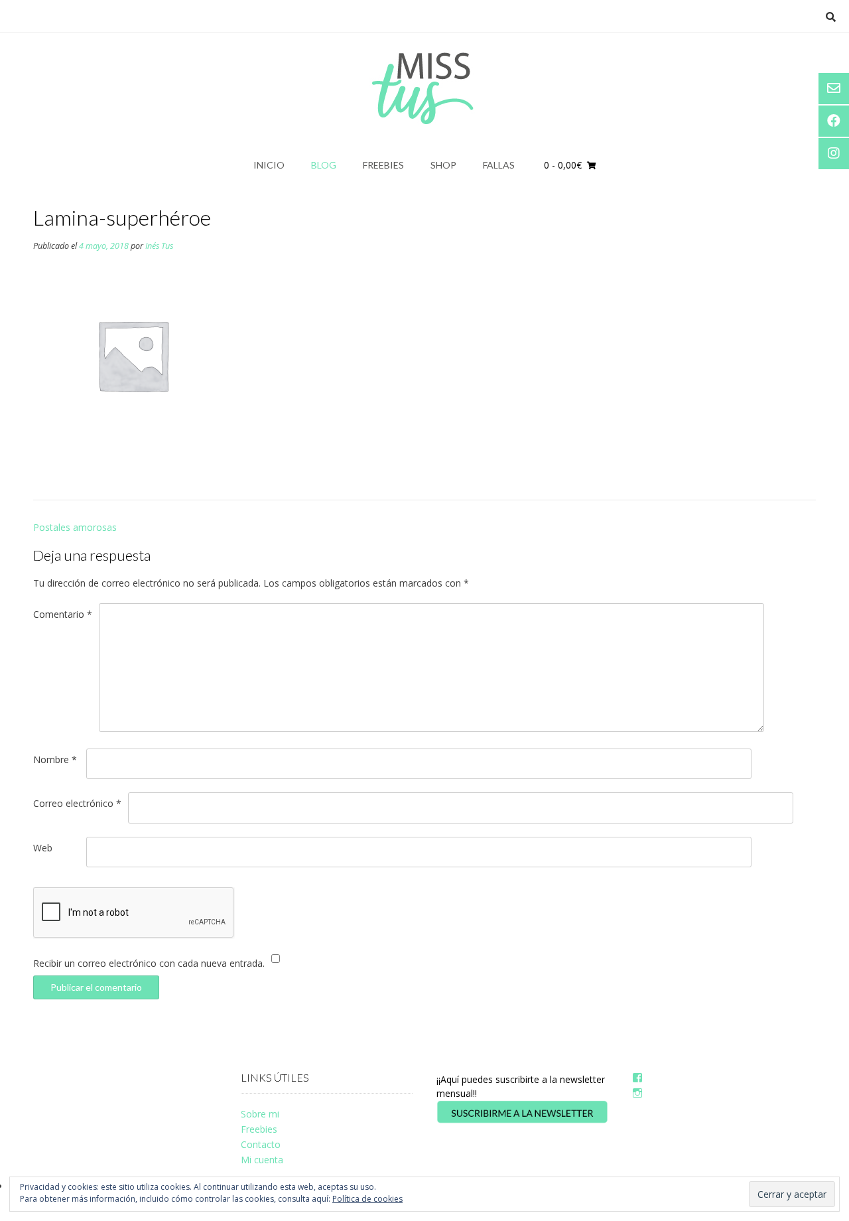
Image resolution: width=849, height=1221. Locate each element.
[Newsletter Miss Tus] (522, 1120)
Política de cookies (367, 1198)
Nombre (55, 759)
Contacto (261, 1144)
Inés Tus (159, 245)
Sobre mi (260, 1114)
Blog (323, 165)
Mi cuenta (262, 1159)
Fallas (499, 165)
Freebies (383, 165)
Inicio (269, 165)
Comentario (62, 614)
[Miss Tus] (425, 88)
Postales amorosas (75, 527)
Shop (443, 165)
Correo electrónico (77, 803)
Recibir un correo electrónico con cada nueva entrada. (149, 963)
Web (42, 847)
